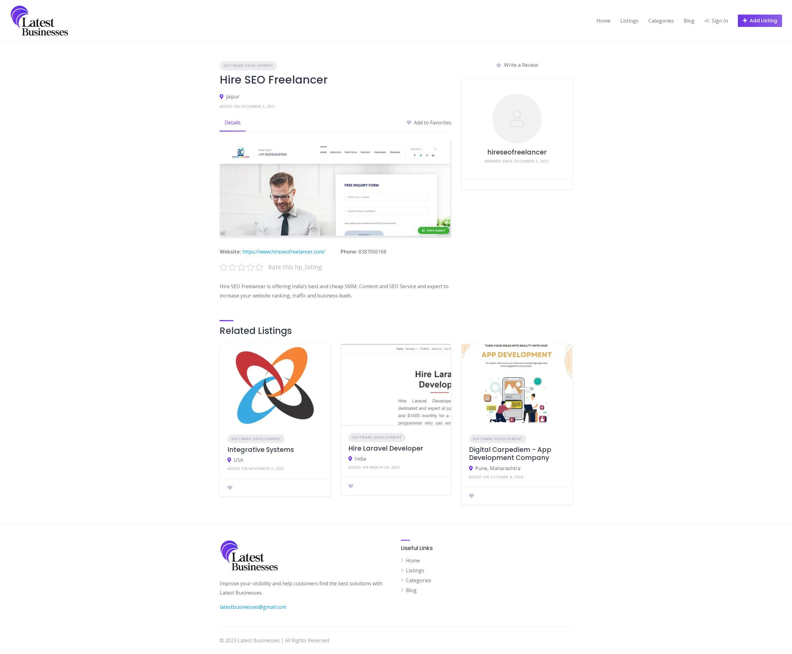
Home (603, 20)
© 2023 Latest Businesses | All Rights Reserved (274, 640)
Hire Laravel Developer (385, 448)
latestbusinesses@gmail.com (253, 607)
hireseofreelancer (517, 152)
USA (238, 460)
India (360, 458)
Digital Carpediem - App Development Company (510, 453)
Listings (629, 20)
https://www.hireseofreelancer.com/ (283, 251)
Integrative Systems (260, 449)
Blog (689, 20)
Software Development (248, 65)
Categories (661, 20)
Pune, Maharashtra (497, 468)
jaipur (232, 96)
